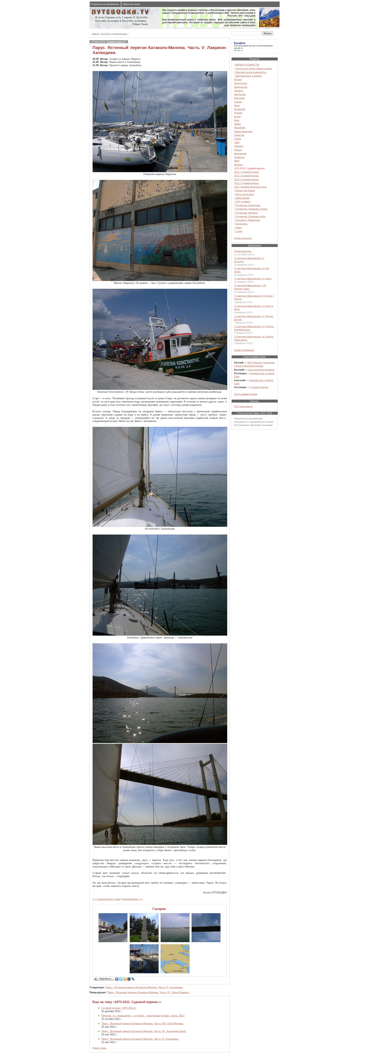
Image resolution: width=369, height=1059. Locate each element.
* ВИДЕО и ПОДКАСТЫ (246, 64)
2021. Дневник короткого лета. (250, 187)
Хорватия (239, 157)
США (236, 142)
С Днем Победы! (259, 387)
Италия (238, 113)
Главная (95, 34)
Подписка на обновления (105, 4)
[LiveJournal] (133, 979)
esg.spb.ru (238, 48)
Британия (239, 98)
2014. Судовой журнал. (246, 179)
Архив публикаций (244, 350)
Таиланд (238, 146)
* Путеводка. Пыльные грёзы (250, 216)
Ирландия (239, 109)
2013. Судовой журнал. (246, 175)
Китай (237, 116)
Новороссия (240, 87)
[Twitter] (121, 979)
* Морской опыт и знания (248, 76)
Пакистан (239, 135)
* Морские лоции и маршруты (250, 72)
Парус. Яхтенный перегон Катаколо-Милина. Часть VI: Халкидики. (144, 987)
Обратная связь (131, 4)
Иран (237, 105)
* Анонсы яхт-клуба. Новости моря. (253, 68)
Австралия (240, 94)
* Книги (238, 227)
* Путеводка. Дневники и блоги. (251, 209)
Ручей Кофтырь (242, 251)
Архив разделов (243, 238)
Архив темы (99, 1048)
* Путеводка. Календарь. (247, 205)
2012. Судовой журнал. (246, 172)
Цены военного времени (261, 369)
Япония (238, 164)
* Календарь (241, 223)
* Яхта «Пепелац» (244, 194)
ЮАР (236, 161)
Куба (236, 120)
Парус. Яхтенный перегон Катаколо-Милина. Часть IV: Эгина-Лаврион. (148, 992)
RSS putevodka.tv (243, 406)
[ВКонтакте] (117, 979)
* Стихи (238, 231)
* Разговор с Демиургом (247, 220)
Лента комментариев (245, 394)
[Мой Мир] (129, 979)
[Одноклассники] (125, 979)
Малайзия (239, 127)
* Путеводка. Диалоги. (246, 213)
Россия (238, 79)
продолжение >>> (132, 899)
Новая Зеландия (243, 131)
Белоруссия (240, 83)
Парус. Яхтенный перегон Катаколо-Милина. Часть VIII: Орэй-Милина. (142, 1023)
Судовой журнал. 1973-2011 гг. (119, 1008)
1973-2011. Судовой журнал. (114, 34)
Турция (238, 150)
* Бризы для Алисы (244, 190)
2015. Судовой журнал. (246, 183)
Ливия (237, 124)
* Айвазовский (241, 198)
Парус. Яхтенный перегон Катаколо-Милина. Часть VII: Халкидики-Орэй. (143, 1031)
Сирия (237, 138)
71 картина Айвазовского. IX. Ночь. (253, 278)
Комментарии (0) (116, 41)
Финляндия (240, 153)
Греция (238, 102)
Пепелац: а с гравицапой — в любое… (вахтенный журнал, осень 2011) (142, 1015)
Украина (238, 90)
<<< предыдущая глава (106, 899)
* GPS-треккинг (242, 201)
